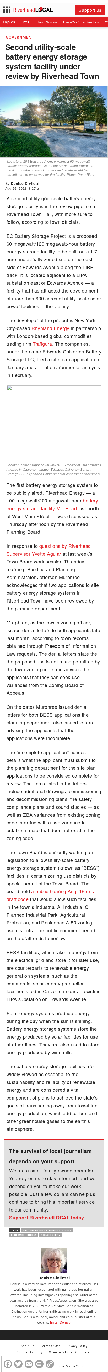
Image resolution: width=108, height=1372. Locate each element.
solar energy (50, 1235)
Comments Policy (30, 1352)
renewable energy (23, 1235)
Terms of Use (50, 1346)
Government (20, 37)
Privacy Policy (77, 1346)
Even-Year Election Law (81, 22)
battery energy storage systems (47, 1230)
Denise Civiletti (25, 183)
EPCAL (25, 22)
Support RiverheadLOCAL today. (47, 1217)
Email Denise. (60, 1322)
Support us (90, 10)
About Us (27, 1346)
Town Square (47, 22)
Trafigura (42, 343)
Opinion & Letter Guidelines (70, 1352)
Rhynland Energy (50, 328)
